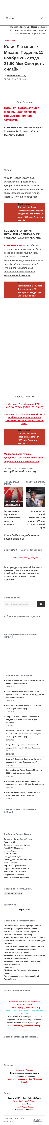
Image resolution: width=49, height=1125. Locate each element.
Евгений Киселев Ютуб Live (16, 878)
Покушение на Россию (14, 875)
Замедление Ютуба (12, 857)
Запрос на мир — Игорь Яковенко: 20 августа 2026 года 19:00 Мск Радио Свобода (22, 720)
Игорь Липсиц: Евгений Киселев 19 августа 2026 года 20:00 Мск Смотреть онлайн (23, 748)
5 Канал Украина (11, 851)
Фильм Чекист (10, 863)
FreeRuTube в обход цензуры (24, 558)
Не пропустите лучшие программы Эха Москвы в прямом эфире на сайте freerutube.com (23, 458)
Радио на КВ (9, 842)
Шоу (22, 27)
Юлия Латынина (13, 245)
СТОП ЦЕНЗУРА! (11, 854)
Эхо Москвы (33, 27)
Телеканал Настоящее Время (17, 845)
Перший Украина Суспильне (16, 869)
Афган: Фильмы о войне (15, 872)
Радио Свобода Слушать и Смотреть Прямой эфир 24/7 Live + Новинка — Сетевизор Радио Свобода (24, 940)
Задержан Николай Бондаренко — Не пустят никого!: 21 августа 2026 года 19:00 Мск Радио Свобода (25, 694)
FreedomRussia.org (16, 75)
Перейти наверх (37, 1120)
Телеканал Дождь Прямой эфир (18, 839)
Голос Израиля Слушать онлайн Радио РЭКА (24, 946)
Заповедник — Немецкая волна (18, 860)
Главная (14, 27)
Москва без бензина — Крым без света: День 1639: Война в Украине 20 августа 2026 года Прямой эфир (23, 734)
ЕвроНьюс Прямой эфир (15, 866)
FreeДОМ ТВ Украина (13, 848)
